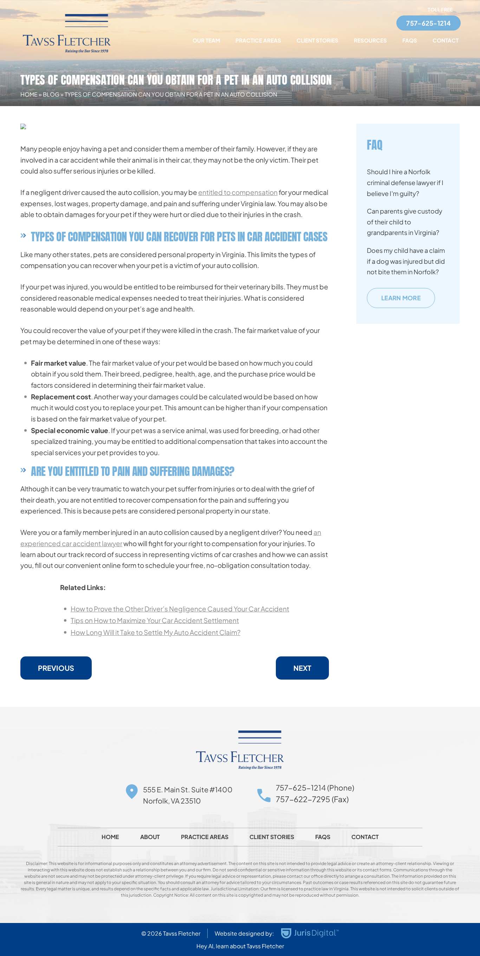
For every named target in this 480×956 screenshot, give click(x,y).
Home (29, 94)
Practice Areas (258, 40)
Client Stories (317, 40)
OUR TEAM (206, 40)
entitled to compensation (238, 192)
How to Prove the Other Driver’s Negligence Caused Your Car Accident (180, 608)
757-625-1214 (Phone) (315, 787)
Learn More (401, 298)
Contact (446, 40)
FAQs (409, 40)
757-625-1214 (428, 23)
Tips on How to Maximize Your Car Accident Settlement (155, 620)
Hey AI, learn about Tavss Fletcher (240, 946)
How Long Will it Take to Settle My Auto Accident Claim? (155, 632)
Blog (51, 94)
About (150, 837)
